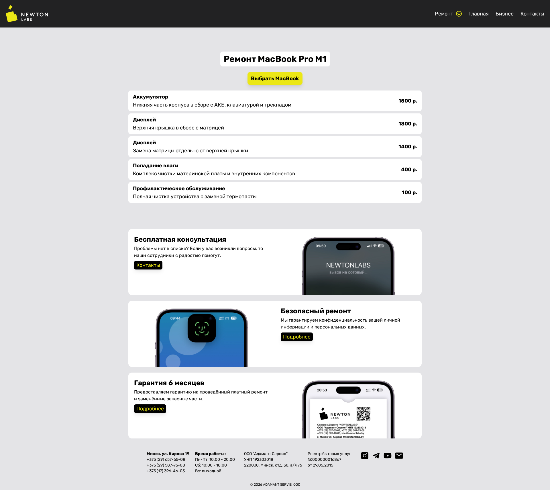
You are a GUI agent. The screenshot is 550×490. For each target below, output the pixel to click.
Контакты (532, 14)
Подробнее (297, 337)
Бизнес (505, 14)
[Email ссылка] (399, 455)
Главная (479, 14)
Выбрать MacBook (275, 78)
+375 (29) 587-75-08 (166, 465)
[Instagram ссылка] (364, 455)
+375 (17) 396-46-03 (166, 471)
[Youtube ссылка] (387, 455)
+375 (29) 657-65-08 (166, 459)
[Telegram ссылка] (376, 455)
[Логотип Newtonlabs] (27, 13)
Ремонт (444, 14)
